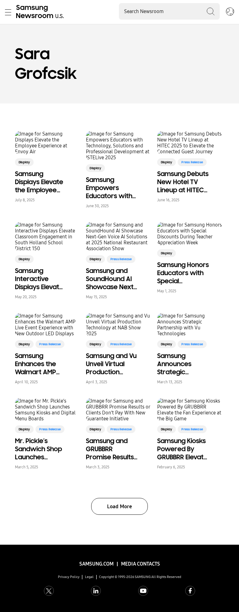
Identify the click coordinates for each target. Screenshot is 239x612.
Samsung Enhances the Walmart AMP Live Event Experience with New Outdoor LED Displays (40, 364)
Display (24, 162)
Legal (89, 577)
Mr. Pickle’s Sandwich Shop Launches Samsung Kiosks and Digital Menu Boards (40, 449)
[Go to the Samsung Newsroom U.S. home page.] (41, 12)
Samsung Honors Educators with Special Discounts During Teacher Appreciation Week (183, 273)
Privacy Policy (69, 577)
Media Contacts (140, 564)
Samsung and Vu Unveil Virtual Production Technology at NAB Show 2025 (111, 364)
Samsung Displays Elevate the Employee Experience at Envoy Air (39, 182)
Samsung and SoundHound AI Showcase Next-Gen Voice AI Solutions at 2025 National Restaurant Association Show (111, 279)
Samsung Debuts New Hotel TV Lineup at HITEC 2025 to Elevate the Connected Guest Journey (183, 182)
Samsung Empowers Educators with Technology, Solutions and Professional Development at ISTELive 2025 (110, 188)
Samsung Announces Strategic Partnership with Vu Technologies (182, 364)
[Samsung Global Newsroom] (230, 12)
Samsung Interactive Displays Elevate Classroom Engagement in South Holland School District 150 (39, 279)
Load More (119, 506)
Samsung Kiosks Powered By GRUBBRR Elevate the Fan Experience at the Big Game (182, 449)
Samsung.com (96, 564)
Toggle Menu (8, 12)
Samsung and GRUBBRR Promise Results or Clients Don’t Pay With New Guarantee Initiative (110, 449)
